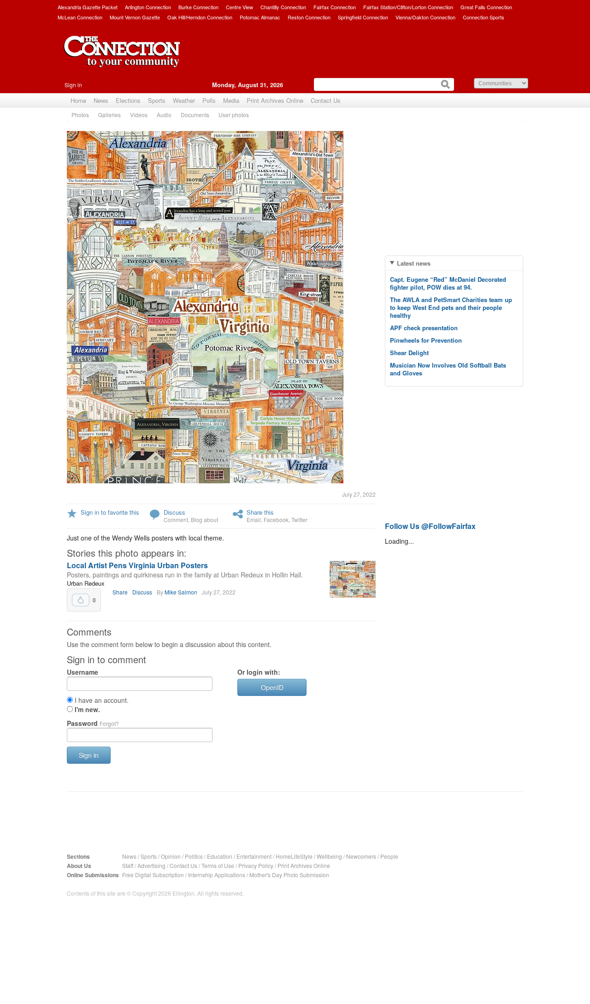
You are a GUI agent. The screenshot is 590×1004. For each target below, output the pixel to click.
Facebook (276, 519)
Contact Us (326, 100)
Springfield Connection (363, 17)
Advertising (151, 865)
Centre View (239, 7)
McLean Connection (80, 17)
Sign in (73, 85)
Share (120, 592)
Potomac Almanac (260, 17)
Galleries (109, 115)
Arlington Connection (148, 7)
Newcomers (361, 856)
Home (78, 100)
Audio (164, 115)
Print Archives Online (275, 100)
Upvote (80, 600)
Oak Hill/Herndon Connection (199, 17)
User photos (233, 115)
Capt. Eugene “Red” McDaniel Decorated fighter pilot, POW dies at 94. (448, 283)
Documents (195, 115)
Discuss (174, 512)
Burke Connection (198, 7)
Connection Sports (483, 17)
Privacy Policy (255, 865)
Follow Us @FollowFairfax (430, 526)
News (101, 100)
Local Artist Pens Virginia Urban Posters (137, 565)
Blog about (204, 519)
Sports (156, 100)
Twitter (299, 519)
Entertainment (253, 856)
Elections (128, 100)
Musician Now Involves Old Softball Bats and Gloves (448, 369)
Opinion (171, 856)
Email (254, 519)
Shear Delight (409, 352)
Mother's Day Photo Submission (289, 875)
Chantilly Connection (283, 7)
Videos (139, 115)
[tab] (454, 263)
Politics (194, 856)
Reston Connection (309, 17)
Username (82, 672)
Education (219, 856)
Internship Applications (216, 875)
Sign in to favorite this (110, 512)
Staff (127, 865)
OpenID (272, 687)
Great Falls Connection (486, 7)
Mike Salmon (181, 592)
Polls (209, 100)
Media (231, 100)
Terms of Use (217, 865)
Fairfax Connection (334, 7)
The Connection (122, 58)
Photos (80, 115)
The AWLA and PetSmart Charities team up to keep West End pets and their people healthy (451, 307)
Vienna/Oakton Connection (425, 17)
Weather (184, 100)
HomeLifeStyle (294, 856)
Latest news (414, 263)
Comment (176, 519)
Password (93, 723)
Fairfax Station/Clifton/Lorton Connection (408, 7)
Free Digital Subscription (153, 875)
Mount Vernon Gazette (135, 17)
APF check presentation (424, 327)
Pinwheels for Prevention (426, 340)
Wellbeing (329, 856)
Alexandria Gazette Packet (88, 7)
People (389, 856)
